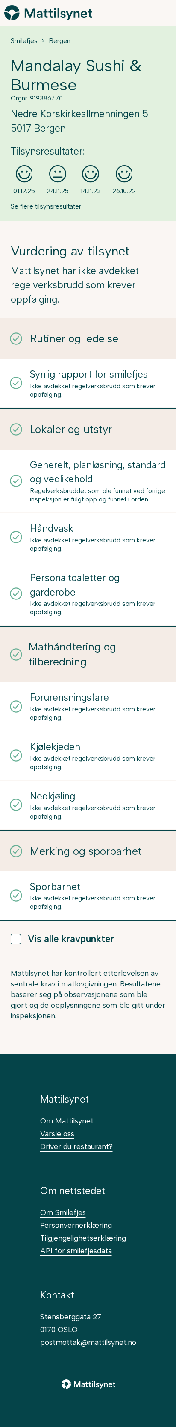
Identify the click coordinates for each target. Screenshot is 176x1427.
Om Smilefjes (63, 1212)
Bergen (59, 41)
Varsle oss (57, 1133)
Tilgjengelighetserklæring (83, 1237)
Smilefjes (24, 41)
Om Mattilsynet (67, 1120)
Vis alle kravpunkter (71, 939)
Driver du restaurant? (76, 1146)
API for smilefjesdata (76, 1250)
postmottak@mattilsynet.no (88, 1342)
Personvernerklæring (76, 1225)
